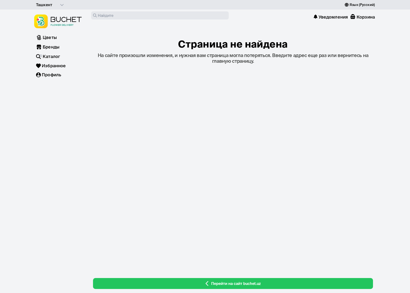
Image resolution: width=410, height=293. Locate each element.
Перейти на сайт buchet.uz (236, 283)
